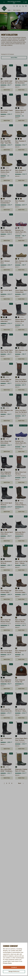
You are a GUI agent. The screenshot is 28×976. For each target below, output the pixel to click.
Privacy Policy (7, 963)
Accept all (14, 967)
